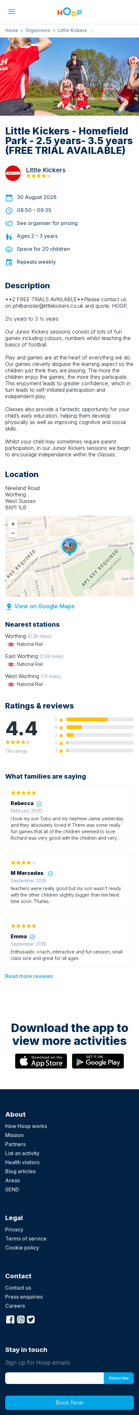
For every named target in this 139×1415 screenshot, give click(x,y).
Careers (15, 1306)
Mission (14, 1135)
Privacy (14, 1229)
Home (11, 30)
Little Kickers (72, 30)
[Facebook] (10, 1319)
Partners (15, 1144)
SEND (12, 1189)
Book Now (69, 1402)
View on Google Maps (44, 606)
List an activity (22, 1153)
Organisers (38, 30)
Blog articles (20, 1171)
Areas (12, 1180)
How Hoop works (26, 1126)
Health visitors (22, 1162)
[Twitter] (31, 1319)
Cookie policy (22, 1247)
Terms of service (26, 1238)
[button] (11, 11)
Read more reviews (29, 976)
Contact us (18, 1287)
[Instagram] (21, 1319)
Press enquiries (24, 1296)
